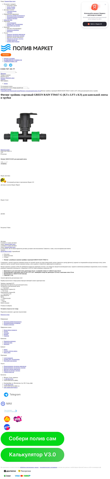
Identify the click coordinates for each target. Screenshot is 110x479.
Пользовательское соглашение (15, 17)
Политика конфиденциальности (16, 15)
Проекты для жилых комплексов (16, 34)
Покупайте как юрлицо (13, 25)
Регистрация (7, 89)
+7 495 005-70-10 (8, 379)
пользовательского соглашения (48, 467)
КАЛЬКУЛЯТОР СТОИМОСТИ (13, 60)
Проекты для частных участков (15, 35)
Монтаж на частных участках (15, 38)
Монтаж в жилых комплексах (12, 369)
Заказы (6, 83)
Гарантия (6, 335)
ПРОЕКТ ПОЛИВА (9, 58)
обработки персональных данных (29, 467)
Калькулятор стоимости (10, 330)
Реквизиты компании (13, 30)
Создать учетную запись (10, 351)
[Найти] (16, 72)
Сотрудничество (11, 22)
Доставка (9, 12)
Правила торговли (12, 18)
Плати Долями (11, 7)
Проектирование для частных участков (14, 367)
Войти (2, 89)
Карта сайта (7, 352)
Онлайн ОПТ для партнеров (15, 24)
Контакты (9, 31)
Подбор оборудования (13, 41)
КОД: (2, 151)
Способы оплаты (11, 11)
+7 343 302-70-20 (8, 384)
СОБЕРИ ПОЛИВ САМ (10, 61)
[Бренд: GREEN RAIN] (4, 156)
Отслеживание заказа (6, 87)
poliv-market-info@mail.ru (10, 387)
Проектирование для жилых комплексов (15, 366)
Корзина (3, 78)
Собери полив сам (12, 40)
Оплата (6, 331)
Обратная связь (8, 20)
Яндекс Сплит (11, 8)
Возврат (6, 334)
